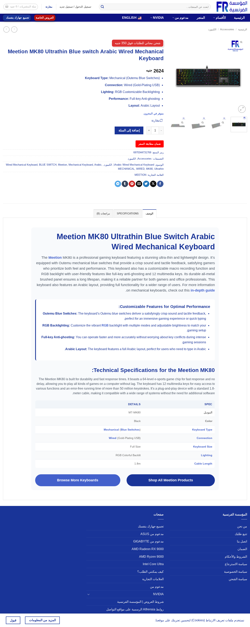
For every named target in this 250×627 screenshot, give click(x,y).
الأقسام (221, 17)
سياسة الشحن (238, 579)
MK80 (149, 168)
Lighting (206, 455)
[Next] (173, 75)
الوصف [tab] (149, 213)
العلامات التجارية (153, 579)
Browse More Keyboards (77, 480)
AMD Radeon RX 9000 (148, 549)
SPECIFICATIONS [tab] (128, 213)
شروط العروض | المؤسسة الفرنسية (140, 601)
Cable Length (203, 463)
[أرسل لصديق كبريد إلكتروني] (139, 184)
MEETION (140, 174)
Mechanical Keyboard (81, 164)
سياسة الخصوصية (235, 571)
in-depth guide (203, 290)
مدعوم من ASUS (152, 534)
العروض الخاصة (45, 17)
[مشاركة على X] (153, 184)
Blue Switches (130, 429)
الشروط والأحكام (236, 556)
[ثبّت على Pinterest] (132, 184)
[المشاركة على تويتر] (146, 184)
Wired (112, 438)
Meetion (62, 164)
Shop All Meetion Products (170, 480)
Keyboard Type (202, 429)
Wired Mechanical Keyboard (22, 164)
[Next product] (14, 29)
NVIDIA (158, 17)
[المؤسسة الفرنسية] (232, 6)
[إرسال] (102, 7)
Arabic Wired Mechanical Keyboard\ (134, 164)
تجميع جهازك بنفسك (17, 17)
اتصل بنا (242, 541)
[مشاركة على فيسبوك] (160, 184)
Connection (204, 438)
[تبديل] (88, 594)
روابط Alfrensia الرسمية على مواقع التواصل (135, 609)
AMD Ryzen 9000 (151, 556)
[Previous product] (6, 29)
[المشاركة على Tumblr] (125, 184)
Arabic (98, 164)
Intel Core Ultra (153, 564)
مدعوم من (181, 17)
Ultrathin (159, 168)
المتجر (201, 17)
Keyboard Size (202, 446)
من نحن (242, 526)
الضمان (242, 549)
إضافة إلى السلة (129, 130)
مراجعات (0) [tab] (103, 213)
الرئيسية (239, 17)
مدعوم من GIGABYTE (148, 541)
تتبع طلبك (241, 534)
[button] (20, 7)
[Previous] (240, 75)
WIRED (140, 168)
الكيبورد (212, 29)
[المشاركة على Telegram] (118, 184)
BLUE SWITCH (47, 164)
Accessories (227, 29)
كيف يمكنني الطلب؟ (150, 571)
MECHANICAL (126, 168)
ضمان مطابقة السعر (149, 143)
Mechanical (111, 429)
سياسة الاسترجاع (236, 564)
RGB (105, 325)
